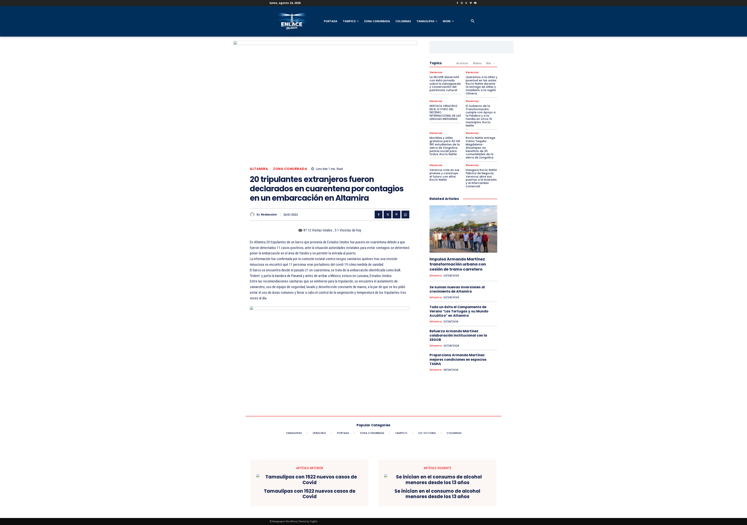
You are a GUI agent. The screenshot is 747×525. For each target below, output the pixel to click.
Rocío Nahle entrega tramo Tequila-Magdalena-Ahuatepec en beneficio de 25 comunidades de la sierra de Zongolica (480, 147)
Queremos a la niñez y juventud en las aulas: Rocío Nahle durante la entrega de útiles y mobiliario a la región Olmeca (481, 85)
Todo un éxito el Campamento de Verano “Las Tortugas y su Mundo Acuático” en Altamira (459, 311)
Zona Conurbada (290, 169)
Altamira (259, 169)
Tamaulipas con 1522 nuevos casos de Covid (309, 494)
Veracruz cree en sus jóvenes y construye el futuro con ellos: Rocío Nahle (444, 175)
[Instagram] (462, 3)
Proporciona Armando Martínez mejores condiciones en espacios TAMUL (458, 359)
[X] (466, 3)
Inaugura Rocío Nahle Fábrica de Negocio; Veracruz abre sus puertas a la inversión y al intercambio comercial (481, 178)
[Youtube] (475, 3)
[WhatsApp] (405, 214)
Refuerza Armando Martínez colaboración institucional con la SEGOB (458, 335)
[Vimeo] (470, 3)
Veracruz (436, 72)
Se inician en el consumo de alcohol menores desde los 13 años (437, 494)
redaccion (269, 214)
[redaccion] (253, 214)
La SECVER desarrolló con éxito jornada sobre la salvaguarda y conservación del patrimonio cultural (445, 83)
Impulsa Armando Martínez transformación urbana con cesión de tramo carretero (458, 264)
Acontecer (462, 63)
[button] (472, 21)
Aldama (477, 63)
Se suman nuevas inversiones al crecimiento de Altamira (457, 289)
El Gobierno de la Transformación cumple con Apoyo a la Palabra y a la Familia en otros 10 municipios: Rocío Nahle (480, 116)
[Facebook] (457, 3)
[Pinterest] (396, 214)
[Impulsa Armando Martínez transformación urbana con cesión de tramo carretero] (463, 229)
